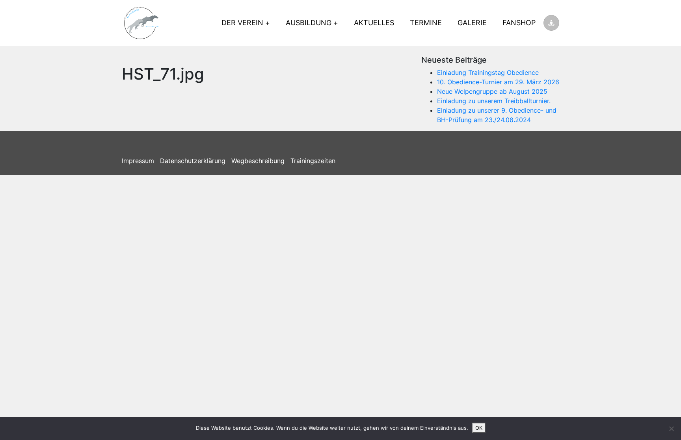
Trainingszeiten (312, 161)
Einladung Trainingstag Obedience (488, 72)
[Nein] (671, 429)
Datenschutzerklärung (192, 161)
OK (478, 428)
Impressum (138, 161)
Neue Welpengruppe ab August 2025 (492, 91)
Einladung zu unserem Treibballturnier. (494, 101)
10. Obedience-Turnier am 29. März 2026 (498, 82)
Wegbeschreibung (258, 161)
